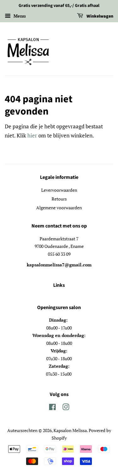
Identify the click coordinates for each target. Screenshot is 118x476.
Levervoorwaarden (59, 190)
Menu (19, 16)
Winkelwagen (99, 16)
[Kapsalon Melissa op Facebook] (52, 408)
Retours (59, 199)
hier (32, 135)
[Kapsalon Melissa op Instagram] (65, 408)
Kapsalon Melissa (70, 430)
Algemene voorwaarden (59, 208)
